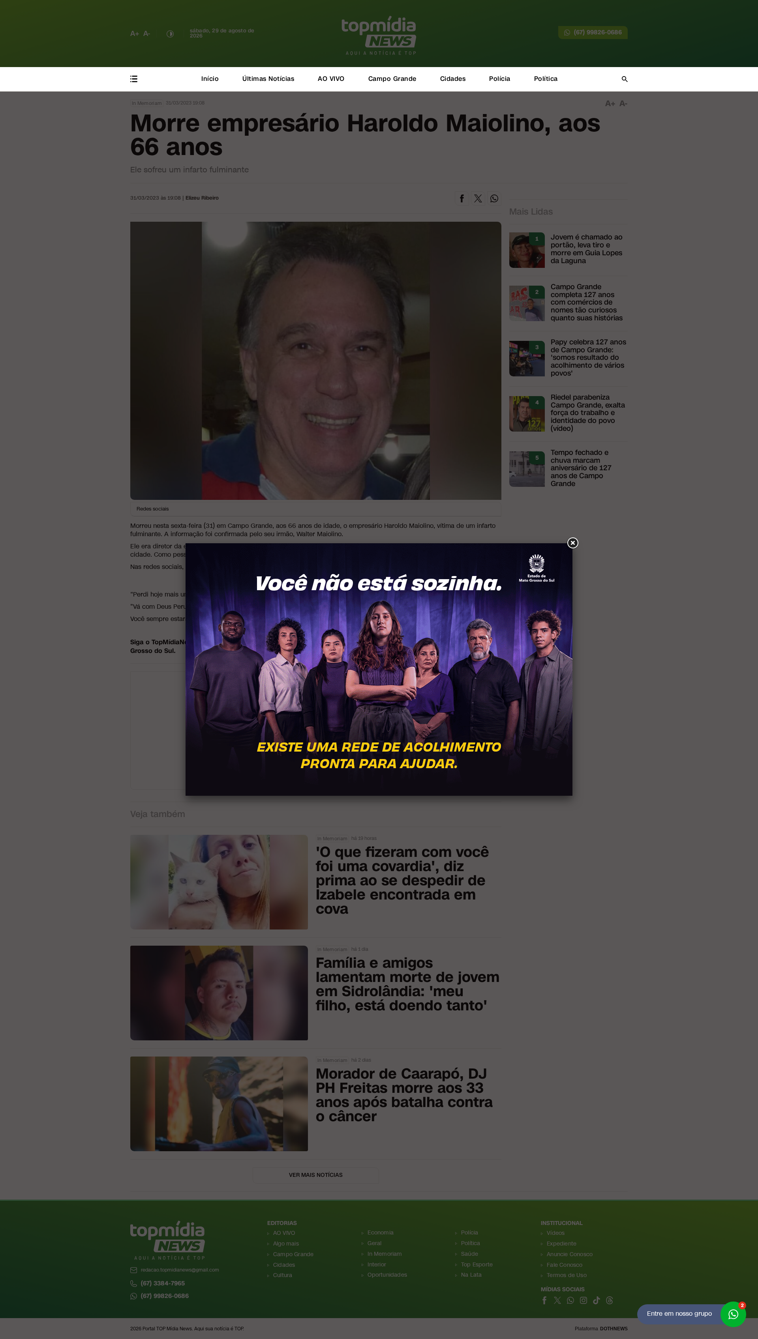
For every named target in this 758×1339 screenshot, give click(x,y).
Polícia (499, 78)
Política (546, 78)
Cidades (453, 78)
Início (210, 78)
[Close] (572, 543)
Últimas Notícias (268, 78)
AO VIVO (331, 78)
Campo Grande (392, 78)
